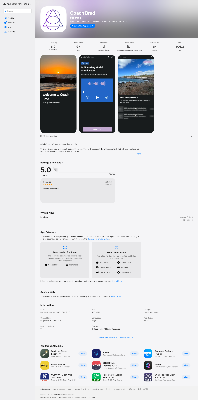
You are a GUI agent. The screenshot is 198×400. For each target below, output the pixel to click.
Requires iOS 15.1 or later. (51, 320)
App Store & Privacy (66, 397)
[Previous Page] (38, 365)
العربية (69, 389)
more (139, 154)
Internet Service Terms (48, 397)
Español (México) (59, 389)
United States (45, 389)
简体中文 (86, 389)
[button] (17, 18)
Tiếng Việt (131, 389)
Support (92, 397)
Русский (77, 389)
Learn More (117, 281)
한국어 (108, 389)
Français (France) (97, 389)
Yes (42, 329)
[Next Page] (195, 365)
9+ (145, 320)
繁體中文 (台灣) (143, 389)
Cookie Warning (80, 397)
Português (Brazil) (119, 389)
